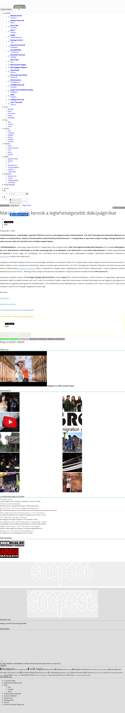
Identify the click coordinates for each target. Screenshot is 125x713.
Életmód (7, 144)
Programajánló (13, 167)
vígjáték (89, 675)
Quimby (39, 673)
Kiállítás (10, 135)
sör (76, 675)
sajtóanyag (24, 339)
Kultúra (6, 128)
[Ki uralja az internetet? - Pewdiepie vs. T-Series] (10, 431)
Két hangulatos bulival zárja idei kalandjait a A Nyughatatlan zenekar (23, 522)
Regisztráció (26, 205)
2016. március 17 (119, 208)
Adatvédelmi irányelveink (51, 663)
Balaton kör (12, 176)
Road (45, 672)
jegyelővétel (8, 675)
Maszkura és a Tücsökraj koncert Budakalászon (16, 531)
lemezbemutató (28, 675)
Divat (10, 146)
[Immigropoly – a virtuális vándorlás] (72, 431)
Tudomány (12, 172)
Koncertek (11, 113)
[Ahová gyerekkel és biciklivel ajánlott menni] (10, 451)
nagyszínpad (52, 675)
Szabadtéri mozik (6, 499)
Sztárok (10, 169)
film (110, 673)
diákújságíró (42, 339)
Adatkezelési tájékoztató (13, 683)
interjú (2, 675)
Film (9, 122)
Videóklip (11, 118)
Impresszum (8, 698)
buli (86, 672)
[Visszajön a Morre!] (10, 472)
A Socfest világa (9, 681)
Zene (6, 107)
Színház (10, 124)
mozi (40, 675)
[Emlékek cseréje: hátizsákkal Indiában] (72, 492)
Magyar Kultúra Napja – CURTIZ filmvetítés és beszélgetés (20, 526)
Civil (9, 150)
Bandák (10, 109)
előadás (105, 673)
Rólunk (6, 702)
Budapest (8, 669)
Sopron (18, 669)
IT (8, 163)
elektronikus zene (97, 673)
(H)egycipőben (13, 180)
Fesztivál (7, 13)
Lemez (10, 116)
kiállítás (15, 675)
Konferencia (12, 165)
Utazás (10, 154)
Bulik (10, 111)
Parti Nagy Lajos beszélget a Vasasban (13, 517)
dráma (90, 673)
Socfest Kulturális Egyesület (14, 704)
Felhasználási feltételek (12, 694)
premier (59, 675)
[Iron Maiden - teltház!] (72, 411)
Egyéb (6, 157)
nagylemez (45, 675)
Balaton (59, 669)
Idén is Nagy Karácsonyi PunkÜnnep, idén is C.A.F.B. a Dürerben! (22, 513)
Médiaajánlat (8, 700)
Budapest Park (79, 669)
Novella (10, 139)
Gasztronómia (13, 148)
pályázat (51, 339)
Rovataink (7, 174)
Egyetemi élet (13, 159)
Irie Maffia (8, 673)
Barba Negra (68, 669)
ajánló (68, 673)
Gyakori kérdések (10, 696)
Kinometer (12, 182)
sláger (72, 675)
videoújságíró (59, 339)
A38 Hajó (35, 669)
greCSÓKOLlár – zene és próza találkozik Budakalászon (19, 508)
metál (36, 675)
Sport (10, 152)
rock (68, 675)
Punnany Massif (28, 672)
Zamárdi (24, 669)
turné (78, 675)
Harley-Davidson (117, 673)
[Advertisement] (15, 334)
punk (64, 675)
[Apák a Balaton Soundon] (10, 492)
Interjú (10, 178)
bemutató (79, 672)
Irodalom (11, 133)
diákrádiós (33, 339)
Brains (112, 669)
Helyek (10, 161)
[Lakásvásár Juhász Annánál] (10, 411)
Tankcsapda (54, 672)
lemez (19, 675)
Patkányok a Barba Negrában (10, 504)
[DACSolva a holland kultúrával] (72, 472)
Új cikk (6, 188)
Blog (5, 120)
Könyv (10, 137)
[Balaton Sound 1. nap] (72, 451)
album (73, 672)
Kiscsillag (16, 673)
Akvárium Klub (49, 669)
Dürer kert (90, 669)
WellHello (63, 673)
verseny (83, 675)
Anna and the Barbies (101, 669)
